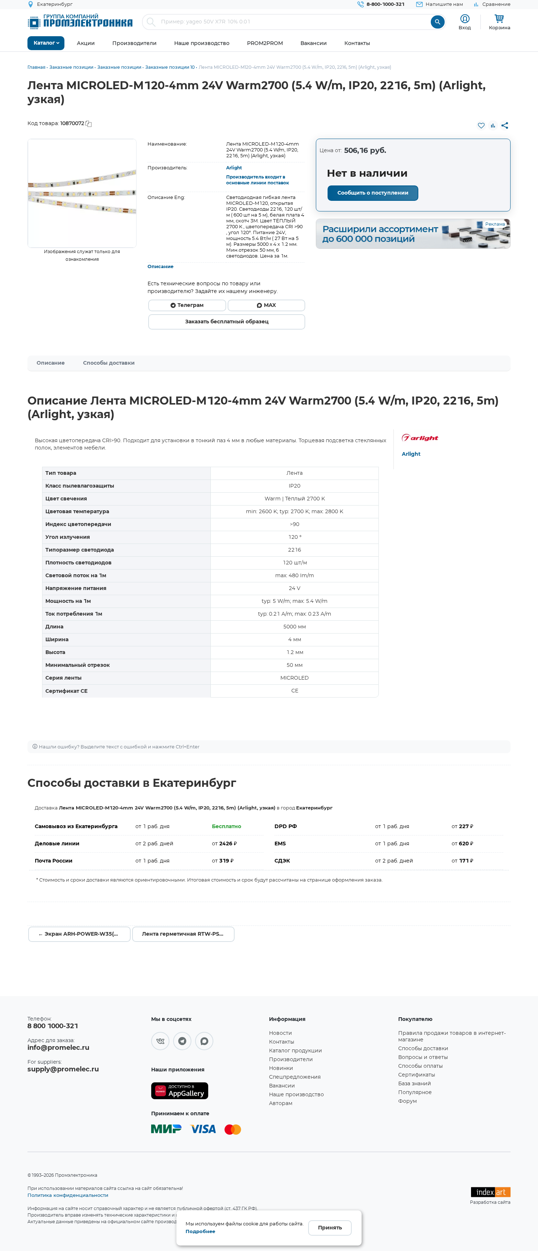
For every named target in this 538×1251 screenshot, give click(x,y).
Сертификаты (416, 1075)
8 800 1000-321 (52, 1026)
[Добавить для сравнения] (493, 125)
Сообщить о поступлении (372, 193)
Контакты (281, 1042)
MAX (270, 305)
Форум (407, 1101)
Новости (280, 1033)
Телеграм (190, 305)
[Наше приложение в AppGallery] (207, 1091)
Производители (291, 1059)
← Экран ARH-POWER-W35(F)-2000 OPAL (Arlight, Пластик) (84, 934)
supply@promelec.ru (63, 1069)
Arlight (234, 168)
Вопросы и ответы (423, 1057)
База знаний (414, 1083)
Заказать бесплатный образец (227, 321)
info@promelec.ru (58, 1048)
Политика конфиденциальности (67, 1195)
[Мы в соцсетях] (160, 1041)
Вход (465, 27)
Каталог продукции (295, 1050)
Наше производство (296, 1094)
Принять (330, 1228)
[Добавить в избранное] (481, 125)
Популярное (415, 1092)
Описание (160, 266)
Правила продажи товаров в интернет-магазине (452, 1036)
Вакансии (282, 1086)
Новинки (281, 1068)
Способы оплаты (420, 1066)
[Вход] (465, 18)
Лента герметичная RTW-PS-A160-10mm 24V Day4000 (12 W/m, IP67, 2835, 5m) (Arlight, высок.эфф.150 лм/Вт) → (188, 934)
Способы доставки (109, 363)
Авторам (280, 1103)
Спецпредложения (295, 1077)
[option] (82, 193)
